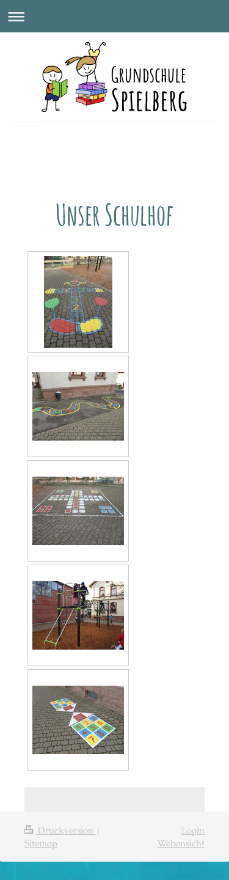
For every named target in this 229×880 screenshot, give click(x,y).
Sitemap (40, 843)
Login (193, 830)
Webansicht (181, 843)
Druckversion (65, 830)
